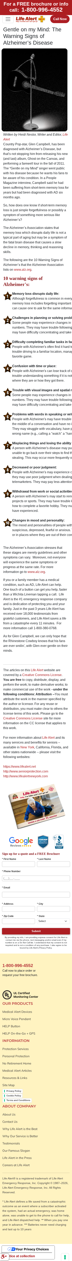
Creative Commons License (42, 675)
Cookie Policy (13, 1095)
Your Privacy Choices (32, 1249)
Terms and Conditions (18, 1100)
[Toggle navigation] (8, 19)
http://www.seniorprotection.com (25, 771)
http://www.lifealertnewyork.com (25, 776)
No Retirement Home (16, 1063)
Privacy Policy (13, 1091)
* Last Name (44, 859)
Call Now (60, 19)
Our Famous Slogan (16, 1150)
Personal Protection (16, 1056)
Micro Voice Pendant (16, 1019)
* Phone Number (11, 871)
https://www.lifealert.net (19, 766)
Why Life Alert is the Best (19, 1129)
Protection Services (15, 1049)
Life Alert (37, 670)
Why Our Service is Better (20, 1136)
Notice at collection (20, 1256)
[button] (4, 1257)
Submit (36, 931)
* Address (7, 903)
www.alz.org (22, 269)
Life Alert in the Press (17, 1158)
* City (40, 903)
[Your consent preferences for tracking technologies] (65, 1257)
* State (41, 916)
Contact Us (9, 1122)
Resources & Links (14, 1078)
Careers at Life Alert (16, 1165)
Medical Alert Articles (17, 1071)
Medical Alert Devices (17, 1012)
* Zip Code (8, 916)
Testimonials (11, 1143)
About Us (8, 1114)
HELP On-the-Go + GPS (18, 1033)
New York (27, 747)
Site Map (8, 1085)
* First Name (9, 859)
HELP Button (11, 1026)
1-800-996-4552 (42, 9)
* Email (6, 887)
